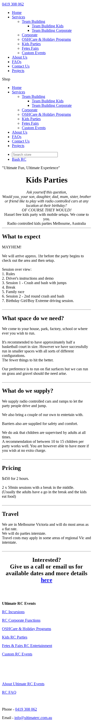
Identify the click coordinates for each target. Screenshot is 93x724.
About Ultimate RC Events (23, 684)
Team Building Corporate (52, 30)
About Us (19, 57)
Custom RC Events (17, 654)
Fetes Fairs (30, 48)
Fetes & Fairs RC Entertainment (27, 646)
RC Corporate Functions (21, 620)
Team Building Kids (47, 26)
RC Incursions (13, 612)
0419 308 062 (13, 4)
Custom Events (34, 53)
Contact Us (21, 66)
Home (17, 12)
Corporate (29, 35)
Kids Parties (31, 44)
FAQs (16, 62)
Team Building (33, 21)
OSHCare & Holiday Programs (46, 39)
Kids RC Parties (14, 637)
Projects (18, 71)
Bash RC (19, 159)
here (46, 580)
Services (18, 17)
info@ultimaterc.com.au (33, 718)
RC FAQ (9, 692)
